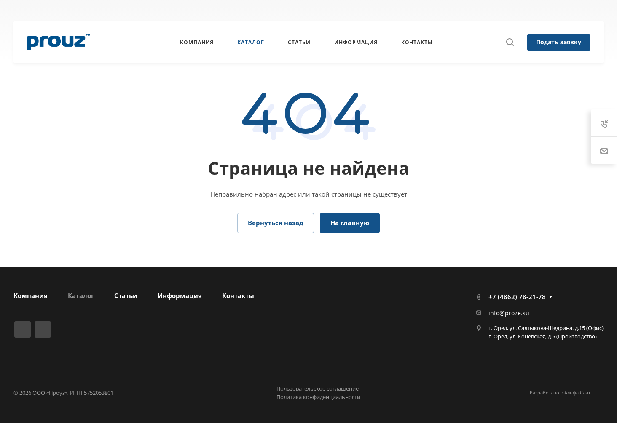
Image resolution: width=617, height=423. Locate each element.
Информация (180, 295)
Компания (30, 295)
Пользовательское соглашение (317, 388)
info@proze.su (508, 313)
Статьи (125, 295)
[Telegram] (243, 10)
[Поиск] (510, 42)
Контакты (238, 295)
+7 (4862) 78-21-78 (423, 10)
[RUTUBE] (228, 10)
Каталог (81, 295)
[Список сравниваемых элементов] (601, 10)
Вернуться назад (275, 222)
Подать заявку (558, 42)
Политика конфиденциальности (318, 397)
